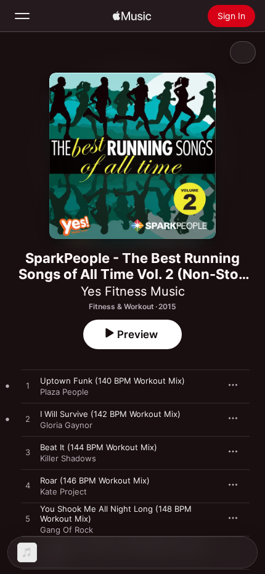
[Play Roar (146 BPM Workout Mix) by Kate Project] (27, 485)
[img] (132, 16)
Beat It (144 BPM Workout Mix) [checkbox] (98, 447)
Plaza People (64, 392)
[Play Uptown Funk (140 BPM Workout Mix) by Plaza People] (27, 386)
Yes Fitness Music (133, 291)
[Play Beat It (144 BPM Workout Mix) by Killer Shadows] (27, 452)
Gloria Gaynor (66, 425)
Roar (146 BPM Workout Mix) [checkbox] (95, 480)
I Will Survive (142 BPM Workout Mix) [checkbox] (110, 414)
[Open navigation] (22, 16)
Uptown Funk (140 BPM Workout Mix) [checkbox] (112, 381)
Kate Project (63, 491)
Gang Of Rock (66, 530)
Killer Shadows (68, 458)
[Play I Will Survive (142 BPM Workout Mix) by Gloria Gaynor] (27, 419)
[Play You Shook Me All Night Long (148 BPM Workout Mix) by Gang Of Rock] (27, 519)
